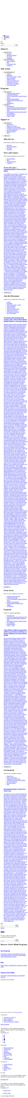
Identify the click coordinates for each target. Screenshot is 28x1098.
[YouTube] (4, 1039)
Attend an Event (11, 79)
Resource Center (8, 1055)
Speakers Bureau (11, 114)
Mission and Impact (11, 55)
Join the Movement (8, 72)
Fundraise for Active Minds (13, 127)
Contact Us (9, 65)
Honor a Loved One (12, 126)
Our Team (9, 56)
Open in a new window (17, 1012)
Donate (7, 36)
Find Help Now (4, 1079)
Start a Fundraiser (11, 78)
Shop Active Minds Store (13, 81)
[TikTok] (4, 1038)
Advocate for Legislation (13, 83)
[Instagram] (4, 1035)
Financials (9, 58)
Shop (8, 133)
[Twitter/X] (4, 1041)
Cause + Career (10, 116)
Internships (9, 75)
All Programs (10, 103)
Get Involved (7, 123)
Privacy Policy (7, 1093)
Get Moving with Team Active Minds (16, 128)
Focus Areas (7, 91)
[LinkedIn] (4, 1042)
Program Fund (10, 106)
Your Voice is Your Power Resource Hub (17, 107)
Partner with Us (7, 1068)
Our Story (9, 54)
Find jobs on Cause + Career (14, 76)
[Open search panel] (2, 924)
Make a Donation (5, 1024)
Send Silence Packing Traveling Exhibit (16, 112)
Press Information (8, 1059)
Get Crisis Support (11, 85)
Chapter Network (8, 1064)
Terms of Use (7, 1090)
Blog (8, 62)
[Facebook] (4, 1036)
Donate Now (10, 124)
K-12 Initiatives (10, 113)
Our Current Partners (12, 130)
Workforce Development (13, 99)
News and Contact (8, 59)
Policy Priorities (8, 1053)
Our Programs (7, 1049)
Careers (9, 73)
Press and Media (11, 61)
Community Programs (12, 94)
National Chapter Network (13, 93)
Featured (6, 104)
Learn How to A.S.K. (12, 82)
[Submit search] (16, 45)
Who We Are (7, 52)
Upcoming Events (11, 64)
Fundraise (6, 1067)
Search (7, 37)
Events (5, 1066)
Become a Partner (11, 131)
